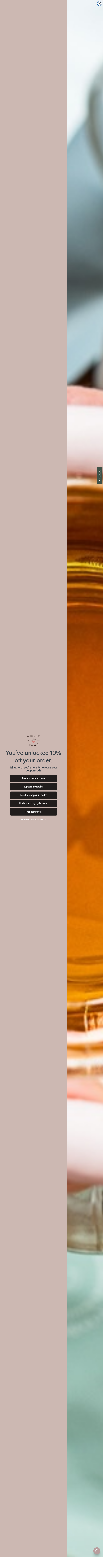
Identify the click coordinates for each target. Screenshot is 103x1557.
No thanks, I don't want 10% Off (33, 820)
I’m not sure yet (33, 812)
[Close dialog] (99, 3)
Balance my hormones (33, 778)
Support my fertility (33, 786)
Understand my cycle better (33, 803)
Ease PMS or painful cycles (33, 795)
